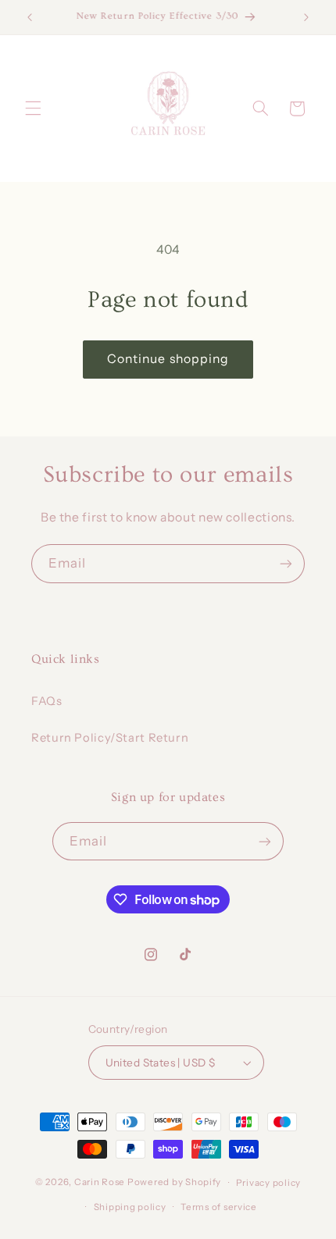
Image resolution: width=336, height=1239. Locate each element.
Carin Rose (99, 1182)
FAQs (47, 701)
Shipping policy (130, 1207)
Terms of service (219, 1207)
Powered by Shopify (174, 1182)
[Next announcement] (306, 17)
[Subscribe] (286, 563)
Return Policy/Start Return (109, 738)
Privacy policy (268, 1182)
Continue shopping (168, 358)
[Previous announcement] (30, 17)
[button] (33, 108)
